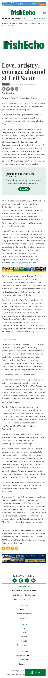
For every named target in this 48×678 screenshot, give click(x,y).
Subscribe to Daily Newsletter (24, 591)
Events (24, 641)
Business (24, 637)
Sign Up (24, 189)
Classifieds (24, 618)
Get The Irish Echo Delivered (24, 595)
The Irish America (24, 645)
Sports (24, 632)
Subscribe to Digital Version (24, 599)
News (24, 628)
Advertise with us (24, 614)
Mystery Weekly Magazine (30, 309)
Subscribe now (40, 18)
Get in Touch (24, 609)
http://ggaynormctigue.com (24, 262)
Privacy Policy (24, 660)
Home (4, 23)
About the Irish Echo (24, 655)
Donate (37, 672)
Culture (12, 23)
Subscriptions (24, 664)
